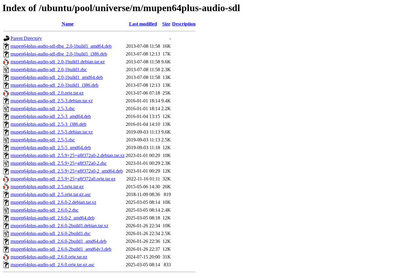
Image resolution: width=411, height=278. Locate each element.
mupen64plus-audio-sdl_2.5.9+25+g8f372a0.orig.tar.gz (63, 178)
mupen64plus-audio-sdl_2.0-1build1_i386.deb (54, 85)
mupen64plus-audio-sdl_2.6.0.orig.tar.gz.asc (52, 264)
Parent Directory (26, 38)
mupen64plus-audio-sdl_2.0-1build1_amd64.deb (57, 77)
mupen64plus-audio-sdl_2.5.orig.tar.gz (47, 186)
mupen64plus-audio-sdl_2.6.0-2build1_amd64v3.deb (61, 249)
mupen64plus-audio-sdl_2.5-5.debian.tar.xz (52, 131)
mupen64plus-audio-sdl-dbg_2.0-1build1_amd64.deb (61, 46)
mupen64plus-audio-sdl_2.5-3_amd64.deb (51, 116)
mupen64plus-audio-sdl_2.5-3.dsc (43, 108)
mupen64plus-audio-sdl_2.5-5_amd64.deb (51, 147)
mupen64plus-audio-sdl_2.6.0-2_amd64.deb (52, 217)
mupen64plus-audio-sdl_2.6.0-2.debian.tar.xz (53, 202)
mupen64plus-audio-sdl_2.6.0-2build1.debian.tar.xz (59, 225)
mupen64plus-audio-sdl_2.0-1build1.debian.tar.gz (58, 61)
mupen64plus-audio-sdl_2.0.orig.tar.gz (47, 92)
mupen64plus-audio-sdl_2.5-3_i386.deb (48, 124)
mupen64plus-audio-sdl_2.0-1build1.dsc (49, 69)
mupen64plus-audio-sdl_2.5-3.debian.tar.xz (52, 100)
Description (184, 23)
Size (166, 23)
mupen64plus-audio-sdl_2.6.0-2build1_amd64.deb (59, 241)
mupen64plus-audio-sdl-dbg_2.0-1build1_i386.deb (59, 53)
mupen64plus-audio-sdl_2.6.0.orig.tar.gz (49, 256)
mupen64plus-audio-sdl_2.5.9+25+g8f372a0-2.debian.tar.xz (68, 155)
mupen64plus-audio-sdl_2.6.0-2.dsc (45, 210)
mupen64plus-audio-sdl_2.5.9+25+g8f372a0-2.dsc (59, 163)
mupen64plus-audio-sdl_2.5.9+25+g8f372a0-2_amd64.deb (67, 171)
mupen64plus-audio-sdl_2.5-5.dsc (43, 139)
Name (68, 23)
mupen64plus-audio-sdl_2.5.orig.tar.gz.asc (51, 194)
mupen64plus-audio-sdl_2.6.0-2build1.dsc (51, 233)
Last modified (143, 23)
